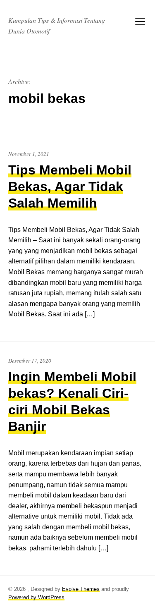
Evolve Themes (81, 589)
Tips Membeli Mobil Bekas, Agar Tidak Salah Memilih (69, 186)
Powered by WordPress (36, 597)
